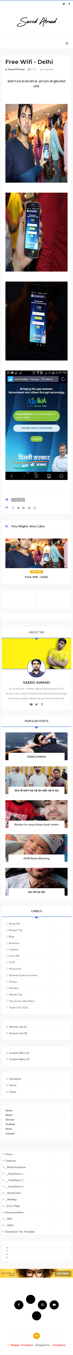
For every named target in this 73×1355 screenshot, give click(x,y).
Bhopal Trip (15, 930)
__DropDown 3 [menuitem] (14, 1186)
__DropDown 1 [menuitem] (14, 1173)
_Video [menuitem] (9, 1225)
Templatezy (59, 1345)
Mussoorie (15, 968)
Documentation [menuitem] (14, 1212)
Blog (11, 936)
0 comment (48, 69)
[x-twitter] (36, 1249)
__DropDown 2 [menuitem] (14, 1180)
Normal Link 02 (18, 1033)
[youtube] (31, 704)
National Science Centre (23, 975)
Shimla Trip (15, 994)
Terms (12, 1085)
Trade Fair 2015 (18, 1007)
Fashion (13, 949)
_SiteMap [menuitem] (11, 1199)
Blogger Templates (22, 1345)
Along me (14, 923)
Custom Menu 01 (19, 1052)
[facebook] (69, 4)
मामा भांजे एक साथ (36, 892)
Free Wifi (18, 500)
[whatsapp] (36, 1315)
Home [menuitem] (9, 1154)
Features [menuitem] (10, 1160)
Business (14, 943)
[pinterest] (36, 1256)
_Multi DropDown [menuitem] (15, 1167)
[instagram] (36, 1253)
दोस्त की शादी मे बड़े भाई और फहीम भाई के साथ (37, 790)
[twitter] (63, 4)
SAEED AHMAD (36, 756)
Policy (12, 1091)
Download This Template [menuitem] (20, 1231)
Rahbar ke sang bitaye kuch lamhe (36, 824)
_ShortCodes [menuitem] (13, 1192)
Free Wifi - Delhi (36, 577)
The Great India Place (22, 1001)
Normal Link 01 (18, 1026)
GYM (12, 962)
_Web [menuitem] (8, 1218)
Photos (13, 981)
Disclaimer (15, 1078)
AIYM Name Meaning (36, 858)
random (14, 988)
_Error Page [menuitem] (12, 1205)
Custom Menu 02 (19, 1059)
